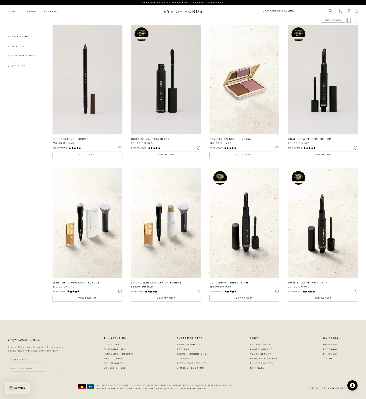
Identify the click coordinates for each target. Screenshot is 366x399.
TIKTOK (328, 359)
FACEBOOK (330, 349)
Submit (59, 369)
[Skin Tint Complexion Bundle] (87, 223)
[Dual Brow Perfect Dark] (323, 223)
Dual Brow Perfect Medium (309, 139)
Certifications (24, 56)
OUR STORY (111, 345)
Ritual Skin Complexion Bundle (156, 282)
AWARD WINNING (261, 349)
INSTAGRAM (331, 345)
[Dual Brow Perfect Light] (244, 223)
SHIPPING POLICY (188, 345)
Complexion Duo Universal (231, 139)
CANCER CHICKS (115, 368)
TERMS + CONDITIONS (191, 354)
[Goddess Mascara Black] (166, 79)
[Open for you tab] (352, 385)
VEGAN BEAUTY (260, 354)
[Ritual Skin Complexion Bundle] (166, 223)
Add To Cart (87, 154)
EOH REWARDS (113, 363)
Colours (18, 66)
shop (12, 11)
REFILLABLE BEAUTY (263, 359)
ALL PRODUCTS (260, 345)
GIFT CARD (257, 368)
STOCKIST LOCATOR (190, 368)
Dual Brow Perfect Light (229, 282)
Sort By (18, 46)
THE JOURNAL (113, 359)
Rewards (51, 11)
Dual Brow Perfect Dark (308, 282)
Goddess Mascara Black (150, 139)
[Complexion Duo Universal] (244, 79)
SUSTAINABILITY (114, 349)
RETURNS (183, 349)
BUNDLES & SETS (261, 363)
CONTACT (183, 359)
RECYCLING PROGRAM (118, 354)
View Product (87, 298)
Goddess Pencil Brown (71, 139)
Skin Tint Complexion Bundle (76, 282)
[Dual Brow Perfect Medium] (323, 79)
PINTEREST (330, 354)
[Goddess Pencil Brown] (87, 79)
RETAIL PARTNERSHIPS (192, 363)
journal (30, 11)
